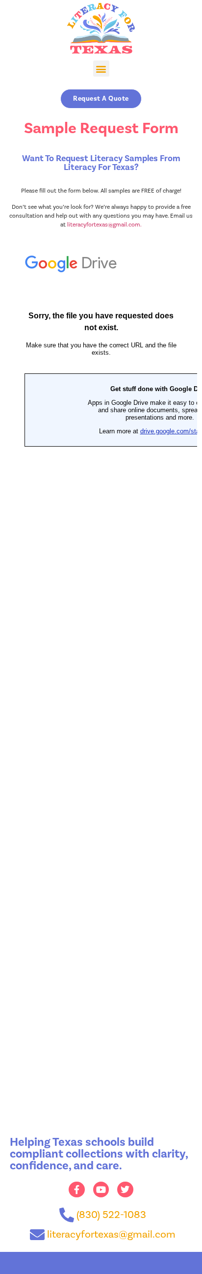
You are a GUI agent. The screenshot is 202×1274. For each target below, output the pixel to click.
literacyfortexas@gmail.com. (104, 224)
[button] (101, 68)
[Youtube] (101, 1189)
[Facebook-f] (76, 1189)
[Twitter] (125, 1189)
